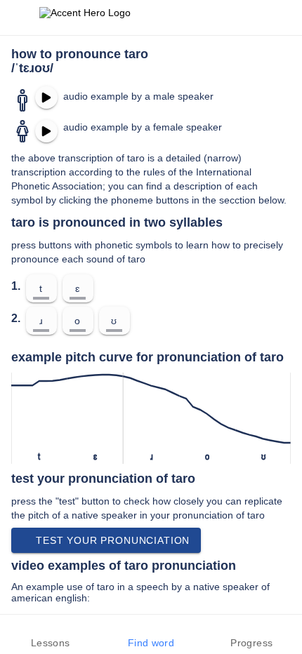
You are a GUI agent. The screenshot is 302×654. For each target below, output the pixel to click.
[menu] (20, 17)
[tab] (50, 634)
